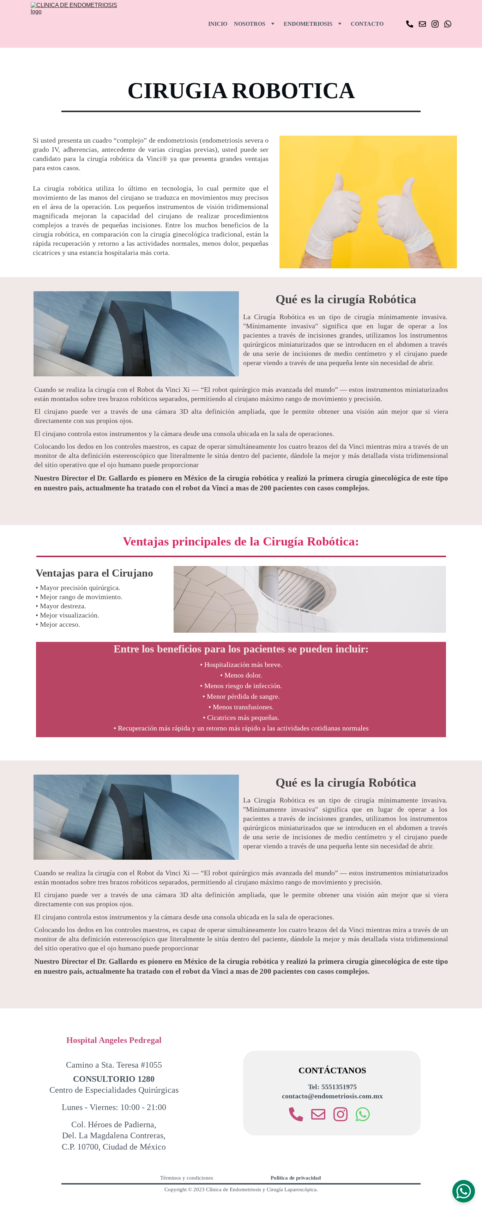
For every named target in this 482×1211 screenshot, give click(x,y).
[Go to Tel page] (412, 24)
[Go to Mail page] (425, 24)
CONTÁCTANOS (332, 1070)
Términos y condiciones (186, 1178)
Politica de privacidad (296, 1178)
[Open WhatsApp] (463, 1191)
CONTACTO (367, 24)
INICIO (217, 24)
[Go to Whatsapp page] (447, 24)
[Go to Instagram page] (438, 24)
